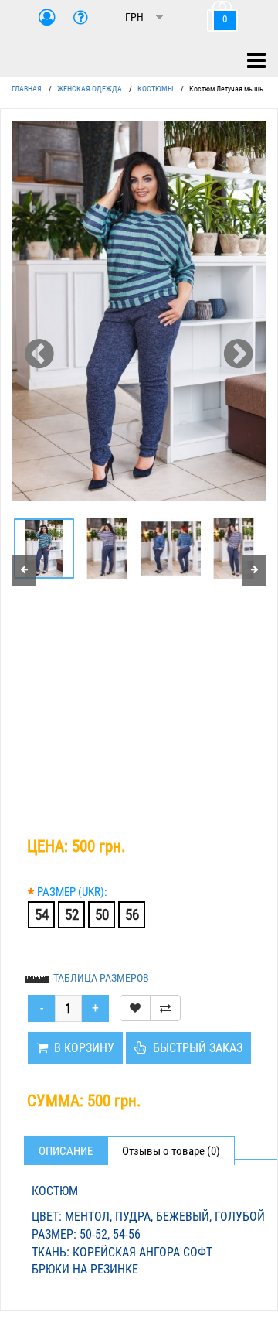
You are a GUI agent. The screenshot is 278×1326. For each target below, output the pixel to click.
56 (132, 915)
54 (42, 915)
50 (102, 915)
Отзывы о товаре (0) (171, 1151)
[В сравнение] (165, 1008)
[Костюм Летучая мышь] (139, 311)
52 (72, 915)
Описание (66, 1151)
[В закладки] (135, 1008)
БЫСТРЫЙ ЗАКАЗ (194, 1048)
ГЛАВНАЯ (27, 88)
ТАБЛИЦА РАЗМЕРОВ (101, 978)
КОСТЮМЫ (155, 88)
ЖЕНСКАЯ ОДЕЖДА (89, 88)
